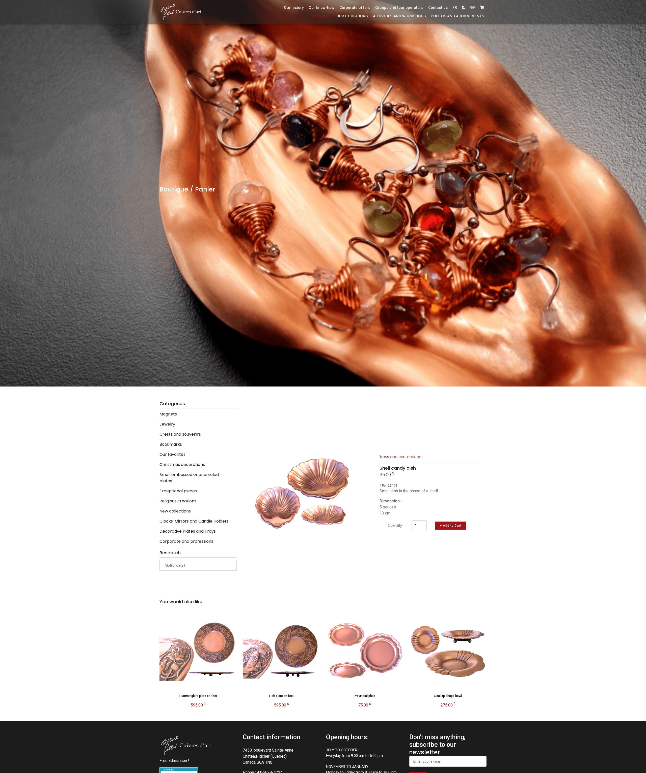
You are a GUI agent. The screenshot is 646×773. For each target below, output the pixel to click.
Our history (294, 7)
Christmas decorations (182, 464)
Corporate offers (354, 7)
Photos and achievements (457, 16)
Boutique (322, 16)
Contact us (438, 7)
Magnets (168, 414)
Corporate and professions (186, 541)
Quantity (395, 525)
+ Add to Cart (451, 525)
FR (455, 7)
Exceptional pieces (178, 491)
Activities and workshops (399, 16)
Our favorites (172, 454)
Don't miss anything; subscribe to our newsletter (437, 744)
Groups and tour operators (399, 7)
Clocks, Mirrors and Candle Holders (194, 521)
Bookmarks (170, 444)
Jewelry (167, 424)
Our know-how (321, 7)
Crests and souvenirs (180, 434)
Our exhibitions (352, 16)
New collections (175, 511)
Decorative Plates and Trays (187, 531)
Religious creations (177, 501)
